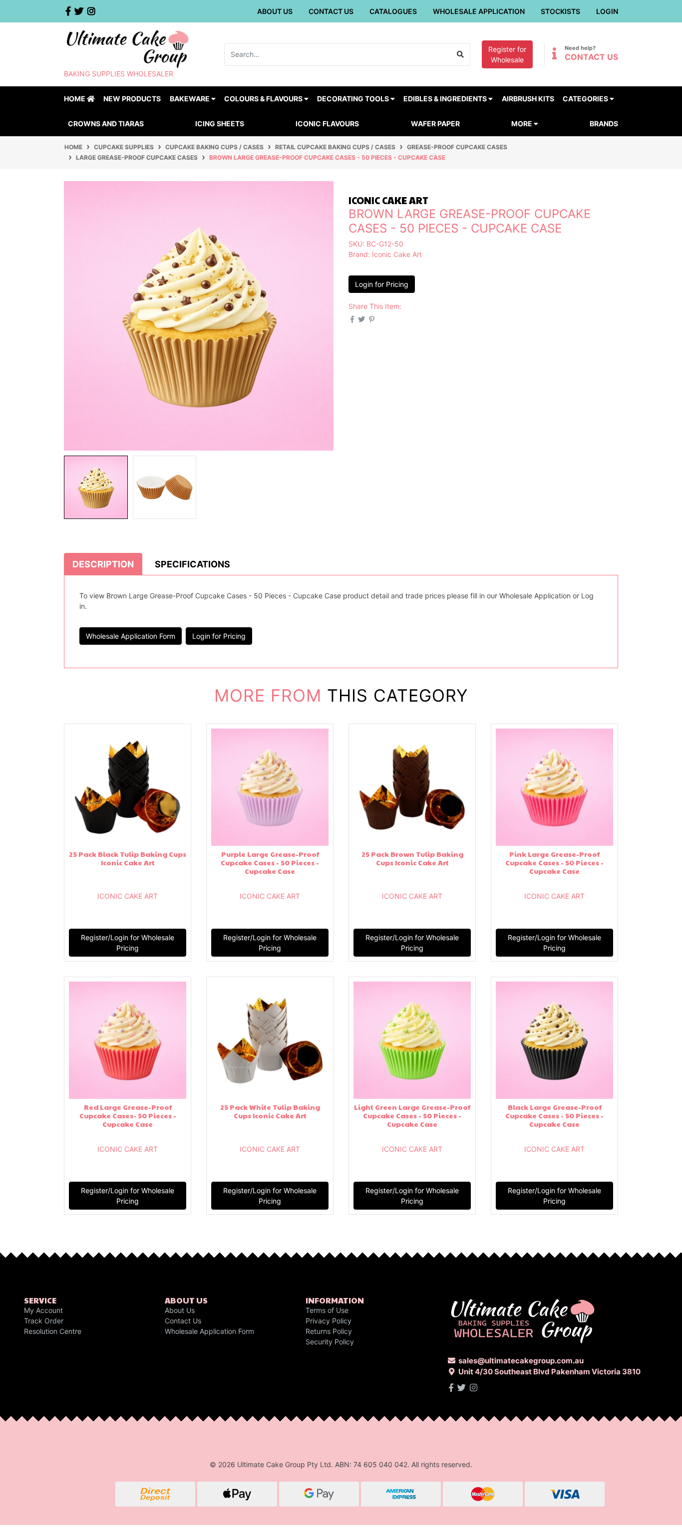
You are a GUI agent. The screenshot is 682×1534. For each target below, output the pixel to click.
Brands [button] (604, 123)
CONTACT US (591, 57)
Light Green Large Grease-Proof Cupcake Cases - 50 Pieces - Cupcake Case (412, 1115)
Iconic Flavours (327, 123)
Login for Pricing (381, 284)
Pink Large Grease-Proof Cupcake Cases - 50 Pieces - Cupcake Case (554, 862)
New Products (132, 98)
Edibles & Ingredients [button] (445, 98)
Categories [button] (586, 98)
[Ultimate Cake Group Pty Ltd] (127, 48)
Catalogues (393, 11)
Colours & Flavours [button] (264, 98)
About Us (275, 11)
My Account (43, 1310)
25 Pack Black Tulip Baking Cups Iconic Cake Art (127, 858)
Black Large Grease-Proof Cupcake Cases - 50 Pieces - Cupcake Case (554, 1115)
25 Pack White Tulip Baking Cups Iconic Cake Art (270, 1111)
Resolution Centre (52, 1331)
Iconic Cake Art (397, 254)
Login (607, 11)
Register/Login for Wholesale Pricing (127, 942)
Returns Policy (329, 1331)
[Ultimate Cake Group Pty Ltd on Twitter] (461, 1388)
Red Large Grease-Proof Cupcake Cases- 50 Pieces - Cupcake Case (127, 1115)
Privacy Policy (328, 1320)
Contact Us (331, 11)
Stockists (560, 11)
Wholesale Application (479, 11)
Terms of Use (327, 1310)
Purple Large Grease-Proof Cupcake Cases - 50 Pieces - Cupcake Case (270, 862)
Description (103, 564)
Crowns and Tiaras (106, 123)
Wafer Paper (435, 123)
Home (75, 98)
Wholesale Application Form (130, 636)
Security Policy (330, 1341)
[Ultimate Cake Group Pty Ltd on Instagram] (473, 1388)
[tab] (103, 564)
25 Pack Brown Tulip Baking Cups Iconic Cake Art (412, 858)
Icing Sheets (219, 123)
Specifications (192, 564)
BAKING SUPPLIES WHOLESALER (118, 73)
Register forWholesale (507, 54)
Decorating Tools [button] (353, 98)
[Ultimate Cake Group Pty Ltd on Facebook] (451, 1388)
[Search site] (460, 54)
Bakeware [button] (190, 98)
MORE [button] (522, 123)
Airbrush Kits (528, 98)
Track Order (43, 1320)
